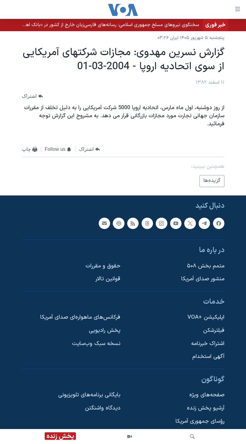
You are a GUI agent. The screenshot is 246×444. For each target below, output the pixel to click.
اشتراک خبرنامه (207, 344)
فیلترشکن (213, 330)
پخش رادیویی (104, 330)
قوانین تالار (107, 279)
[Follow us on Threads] (147, 223)
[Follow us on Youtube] (176, 223)
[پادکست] (118, 223)
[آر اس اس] (133, 223)
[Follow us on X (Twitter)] (190, 223)
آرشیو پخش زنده (205, 408)
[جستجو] (192, 436)
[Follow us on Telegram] (204, 223)
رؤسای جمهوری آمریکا (200, 421)
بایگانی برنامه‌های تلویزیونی (89, 395)
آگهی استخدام (208, 357)
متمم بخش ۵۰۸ (205, 266)
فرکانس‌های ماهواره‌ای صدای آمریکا (80, 317)
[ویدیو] (130, 436)
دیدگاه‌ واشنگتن (102, 408)
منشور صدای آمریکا (202, 279)
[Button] (32, 96)
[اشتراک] (104, 223)
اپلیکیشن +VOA (206, 317)
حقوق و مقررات (103, 266)
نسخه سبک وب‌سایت (96, 344)
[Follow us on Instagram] (161, 223)
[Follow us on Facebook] (218, 223)
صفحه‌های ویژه (206, 395)
